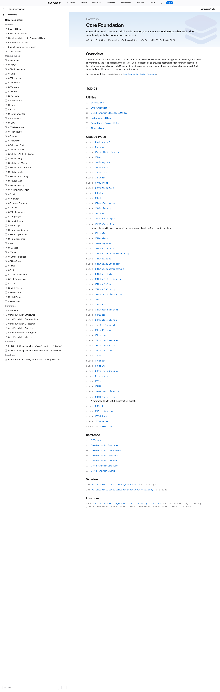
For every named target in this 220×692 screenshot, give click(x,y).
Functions (92, 498)
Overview (94, 54)
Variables (92, 479)
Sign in (169, 3)
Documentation (16, 9)
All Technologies (12, 15)
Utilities (91, 97)
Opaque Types (96, 137)
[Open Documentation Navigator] (4, 9)
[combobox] (32, 687)
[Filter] (32, 687)
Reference (93, 435)
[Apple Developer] (54, 3)
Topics (92, 88)
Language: (205, 9)
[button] (161, 3)
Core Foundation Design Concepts (139, 74)
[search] (31, 687)
